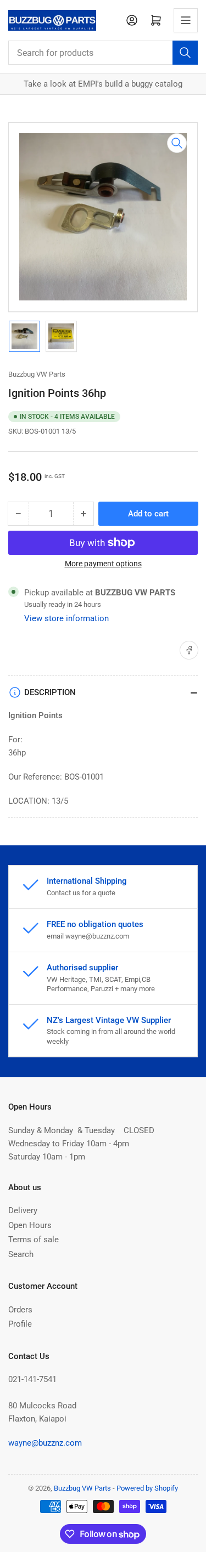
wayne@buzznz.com (45, 1443)
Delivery (22, 1210)
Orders (20, 1310)
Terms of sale (33, 1239)
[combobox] (103, 53)
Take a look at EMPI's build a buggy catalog (103, 84)
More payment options (103, 563)
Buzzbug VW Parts (36, 374)
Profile (20, 1324)
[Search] (185, 52)
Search (21, 1254)
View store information (66, 618)
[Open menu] (186, 20)
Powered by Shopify (147, 1488)
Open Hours (30, 1225)
